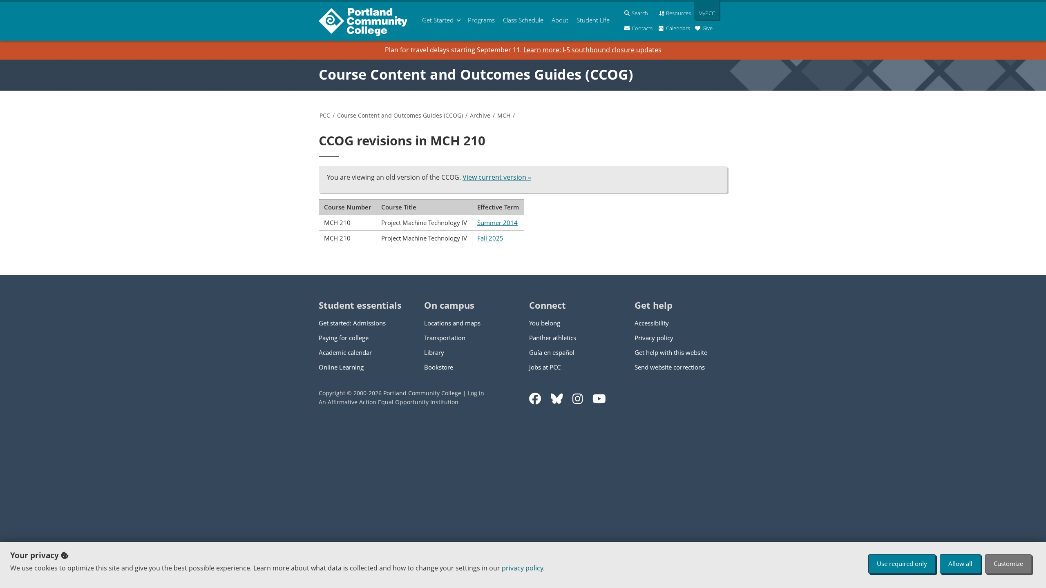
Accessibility (652, 323)
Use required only (902, 563)
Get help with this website (671, 352)
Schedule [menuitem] (523, 20)
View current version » (497, 177)
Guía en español (551, 352)
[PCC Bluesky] (557, 398)
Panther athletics (552, 338)
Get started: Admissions (352, 323)
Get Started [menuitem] (438, 20)
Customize (1008, 563)
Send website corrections (670, 367)
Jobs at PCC (545, 367)
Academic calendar (345, 352)
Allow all (960, 563)
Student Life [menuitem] (593, 20)
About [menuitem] (560, 20)
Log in (476, 393)
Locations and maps (452, 323)
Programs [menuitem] (481, 20)
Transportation (444, 338)
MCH (503, 115)
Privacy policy (654, 338)
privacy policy (522, 568)
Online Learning (341, 367)
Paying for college (344, 338)
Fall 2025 (490, 238)
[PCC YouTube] (599, 398)
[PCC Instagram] (577, 398)
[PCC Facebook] (535, 398)
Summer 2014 (497, 222)
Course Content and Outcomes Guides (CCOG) (476, 74)
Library (434, 352)
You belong (544, 323)
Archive (480, 115)
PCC (325, 115)
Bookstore (438, 367)
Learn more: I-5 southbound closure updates (592, 49)
